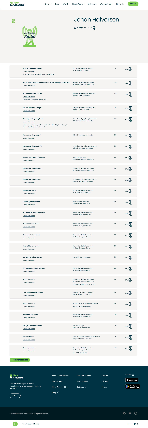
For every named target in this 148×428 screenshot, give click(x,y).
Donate (133, 4)
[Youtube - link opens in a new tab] (130, 413)
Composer (81, 27)
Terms (104, 387)
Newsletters (57, 381)
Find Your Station (84, 375)
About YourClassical (60, 375)
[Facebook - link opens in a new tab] (124, 414)
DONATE (15, 396)
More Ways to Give (60, 387)
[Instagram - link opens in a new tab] (135, 414)
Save (90, 28)
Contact (104, 375)
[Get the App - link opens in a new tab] (131, 380)
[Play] (15, 424)
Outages (80, 387)
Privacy (104, 381)
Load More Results (20, 360)
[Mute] (137, 424)
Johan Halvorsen (29, 71)
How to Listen (82, 381)
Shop (54, 393)
